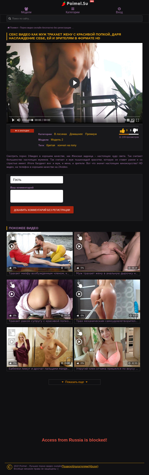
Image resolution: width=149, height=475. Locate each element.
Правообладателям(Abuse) (80, 466)
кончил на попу (67, 145)
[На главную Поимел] (76, 3)
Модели (26, 12)
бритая (50, 145)
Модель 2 (57, 139)
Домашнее (76, 134)
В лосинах (60, 134)
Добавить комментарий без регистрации (42, 210)
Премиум (91, 134)
